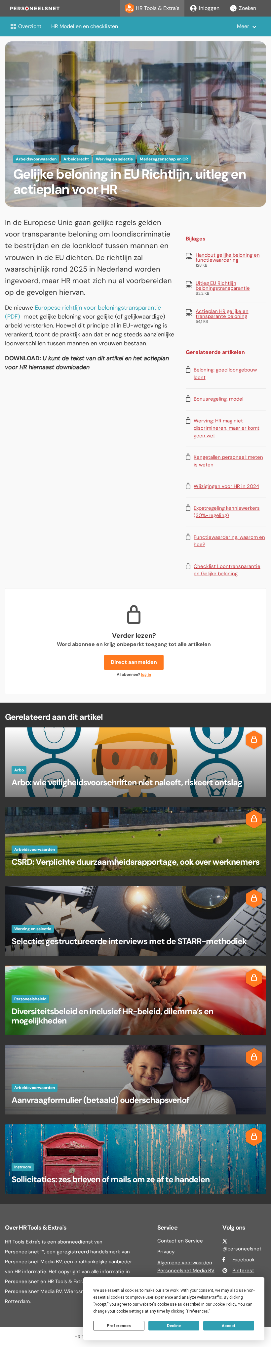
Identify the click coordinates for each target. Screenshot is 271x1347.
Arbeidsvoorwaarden (36, 159)
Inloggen (209, 8)
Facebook (243, 1259)
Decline (174, 1326)
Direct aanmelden (134, 662)
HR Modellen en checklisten (84, 26)
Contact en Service (180, 1241)
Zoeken (247, 8)
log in (146, 674)
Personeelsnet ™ (24, 1251)
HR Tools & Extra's (157, 8)
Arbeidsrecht (76, 159)
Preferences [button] (197, 1311)
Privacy (165, 1251)
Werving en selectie (114, 159)
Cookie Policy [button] (224, 1304)
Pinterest (243, 1270)
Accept (229, 1326)
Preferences (119, 1326)
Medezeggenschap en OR (164, 159)
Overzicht (29, 26)
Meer (243, 26)
